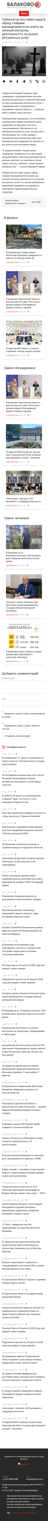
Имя (4, 698)
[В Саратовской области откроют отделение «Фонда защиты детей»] (24, 333)
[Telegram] (24, 81)
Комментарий (8, 678)
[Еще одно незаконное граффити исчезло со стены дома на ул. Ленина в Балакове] (15, 809)
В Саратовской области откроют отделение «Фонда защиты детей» (23, 350)
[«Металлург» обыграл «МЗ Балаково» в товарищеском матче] (24, 483)
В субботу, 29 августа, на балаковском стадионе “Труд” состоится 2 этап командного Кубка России (21, 798)
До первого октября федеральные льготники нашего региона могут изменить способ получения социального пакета (23, 1376)
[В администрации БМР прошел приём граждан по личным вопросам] (26, 1120)
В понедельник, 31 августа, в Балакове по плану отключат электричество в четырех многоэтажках (23, 761)
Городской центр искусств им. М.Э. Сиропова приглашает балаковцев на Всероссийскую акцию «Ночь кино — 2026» (23, 1189)
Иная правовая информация (24, 1513)
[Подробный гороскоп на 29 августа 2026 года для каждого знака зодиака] (16, 975)
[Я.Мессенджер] (4, 81)
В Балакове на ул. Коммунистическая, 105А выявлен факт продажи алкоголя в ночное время (23, 557)
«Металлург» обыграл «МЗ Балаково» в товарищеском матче (23, 500)
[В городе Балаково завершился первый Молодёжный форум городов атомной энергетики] (26, 1387)
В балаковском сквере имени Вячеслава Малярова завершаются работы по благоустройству (24, 255)
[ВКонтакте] (11, 81)
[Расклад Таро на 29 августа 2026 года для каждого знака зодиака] (16, 961)
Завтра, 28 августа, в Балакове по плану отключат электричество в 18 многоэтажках (22, 1141)
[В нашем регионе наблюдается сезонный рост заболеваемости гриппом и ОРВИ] (26, 1151)
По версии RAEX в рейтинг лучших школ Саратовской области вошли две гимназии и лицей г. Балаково (23, 454)
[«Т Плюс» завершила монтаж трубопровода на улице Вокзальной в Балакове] (26, 1220)
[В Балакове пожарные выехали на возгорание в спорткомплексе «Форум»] (15, 892)
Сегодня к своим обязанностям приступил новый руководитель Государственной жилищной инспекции (22, 606)
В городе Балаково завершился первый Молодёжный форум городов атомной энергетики (22, 1394)
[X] (31, 81)
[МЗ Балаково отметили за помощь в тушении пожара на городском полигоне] (15, 840)
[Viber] (37, 81)
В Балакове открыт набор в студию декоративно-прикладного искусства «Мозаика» (24, 654)
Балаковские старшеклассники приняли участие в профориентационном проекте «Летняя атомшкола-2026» (22, 830)
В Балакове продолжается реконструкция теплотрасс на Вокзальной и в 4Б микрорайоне (23, 861)
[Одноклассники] (17, 81)
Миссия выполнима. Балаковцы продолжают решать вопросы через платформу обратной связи (20, 913)
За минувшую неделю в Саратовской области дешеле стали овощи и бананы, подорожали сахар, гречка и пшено (22, 1359)
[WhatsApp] (44, 81)
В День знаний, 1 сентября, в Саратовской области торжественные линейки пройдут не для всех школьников (23, 1172)
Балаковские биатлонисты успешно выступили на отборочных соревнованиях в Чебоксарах (23, 1031)
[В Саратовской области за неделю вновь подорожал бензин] (26, 1290)
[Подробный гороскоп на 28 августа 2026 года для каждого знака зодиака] (26, 1338)
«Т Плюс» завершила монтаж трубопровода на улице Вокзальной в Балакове (21, 1227)
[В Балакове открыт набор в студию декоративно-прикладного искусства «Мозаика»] (24, 636)
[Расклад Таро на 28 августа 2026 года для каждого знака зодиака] (26, 1324)
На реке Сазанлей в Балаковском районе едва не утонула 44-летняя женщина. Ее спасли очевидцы (22, 930)
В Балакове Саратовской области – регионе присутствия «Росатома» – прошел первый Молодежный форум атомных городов (24, 303)
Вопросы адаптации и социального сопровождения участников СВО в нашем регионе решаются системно (23, 1265)
